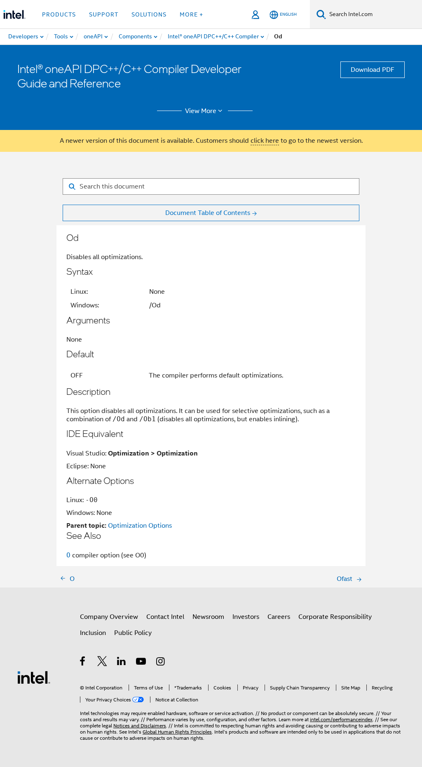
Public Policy (133, 633)
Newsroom (208, 617)
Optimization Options (140, 526)
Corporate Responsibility (335, 617)
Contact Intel (165, 617)
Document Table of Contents (207, 213)
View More (200, 111)
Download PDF (372, 70)
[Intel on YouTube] (141, 662)
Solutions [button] (148, 14)
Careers (278, 617)
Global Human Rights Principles (177, 732)
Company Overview (109, 617)
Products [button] (59, 14)
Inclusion (93, 633)
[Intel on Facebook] (83, 662)
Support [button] (103, 14)
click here (265, 141)
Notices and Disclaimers (139, 725)
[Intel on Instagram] (161, 662)
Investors (245, 617)
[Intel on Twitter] (102, 662)
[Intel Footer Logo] (33, 677)
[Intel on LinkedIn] (121, 662)
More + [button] (191, 14)
